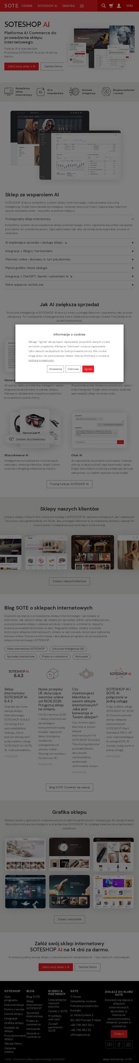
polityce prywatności (41, 360)
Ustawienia (55, 369)
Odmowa (73, 369)
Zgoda (88, 369)
